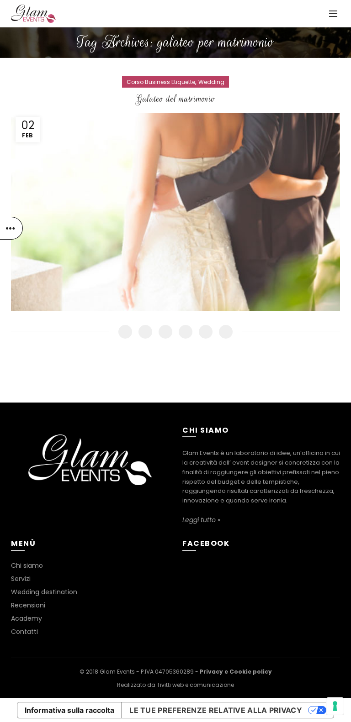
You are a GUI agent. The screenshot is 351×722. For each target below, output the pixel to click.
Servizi (21, 578)
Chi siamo (27, 565)
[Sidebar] (11, 228)
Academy (26, 618)
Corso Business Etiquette (161, 82)
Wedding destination (44, 591)
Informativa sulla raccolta (69, 710)
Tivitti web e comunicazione (195, 685)
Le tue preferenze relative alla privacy (215, 710)
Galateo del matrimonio (175, 99)
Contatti (24, 631)
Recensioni (28, 605)
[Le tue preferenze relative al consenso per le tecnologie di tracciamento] (335, 706)
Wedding (211, 82)
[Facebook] (88, 503)
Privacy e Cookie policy (236, 671)
